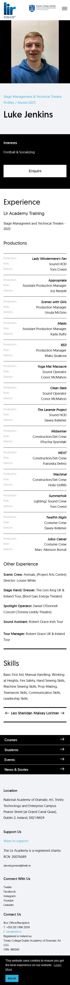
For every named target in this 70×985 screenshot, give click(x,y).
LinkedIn (9, 905)
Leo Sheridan (21, 713)
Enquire (35, 171)
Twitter (8, 887)
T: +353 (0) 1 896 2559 (17, 927)
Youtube (8, 900)
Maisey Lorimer (46, 713)
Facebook (10, 891)
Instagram (10, 896)
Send (35, 812)
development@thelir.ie (17, 865)
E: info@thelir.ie (12, 931)
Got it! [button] (12, 978)
